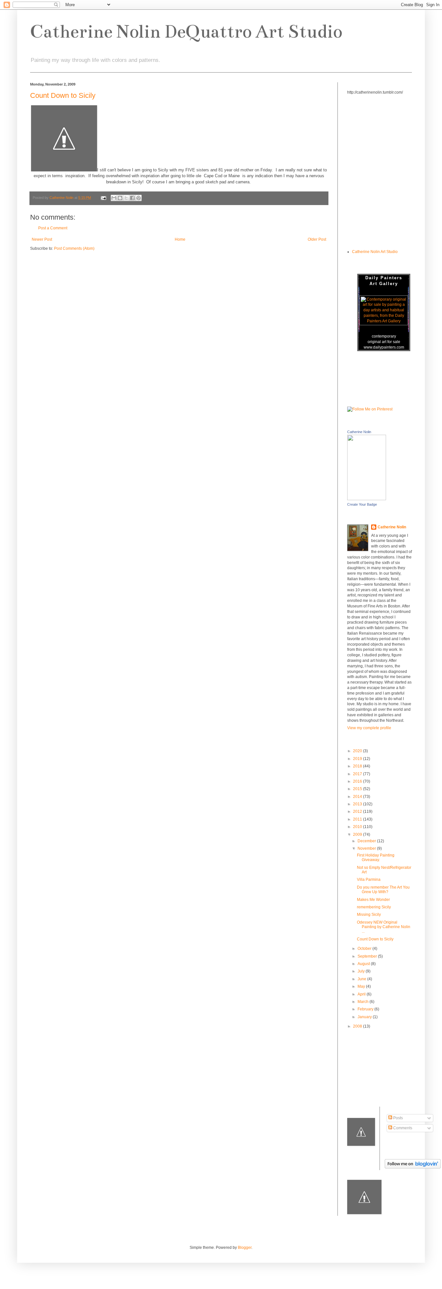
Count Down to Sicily (62, 95)
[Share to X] (126, 198)
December (367, 841)
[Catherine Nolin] (366, 499)
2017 (358, 774)
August (364, 963)
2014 (358, 796)
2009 (358, 834)
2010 (358, 826)
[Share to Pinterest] (138, 198)
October (365, 948)
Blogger (244, 1247)
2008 (358, 1026)
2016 (358, 781)
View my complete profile (369, 728)
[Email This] (114, 198)
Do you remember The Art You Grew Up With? (383, 889)
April (362, 994)
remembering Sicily (374, 907)
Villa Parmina (369, 879)
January (365, 1017)
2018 (358, 766)
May (362, 986)
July (362, 971)
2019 (358, 758)
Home (180, 239)
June (362, 979)
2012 (358, 811)
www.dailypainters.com (384, 347)
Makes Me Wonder (373, 899)
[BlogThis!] (120, 198)
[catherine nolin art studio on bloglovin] (413, 1167)
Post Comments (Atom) (74, 248)
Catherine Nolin (359, 432)
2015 (358, 789)
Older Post (317, 239)
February (366, 1009)
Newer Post (42, 239)
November (367, 848)
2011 (358, 819)
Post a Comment (52, 228)
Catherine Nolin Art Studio (375, 251)
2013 (358, 804)
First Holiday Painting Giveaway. (375, 857)
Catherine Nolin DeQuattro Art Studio (186, 31)
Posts (397, 1118)
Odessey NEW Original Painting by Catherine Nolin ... (383, 927)
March (364, 1001)
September (368, 956)
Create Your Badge (362, 504)
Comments (402, 1128)
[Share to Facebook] (132, 198)
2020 (358, 751)
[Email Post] (103, 198)
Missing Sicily (369, 914)
